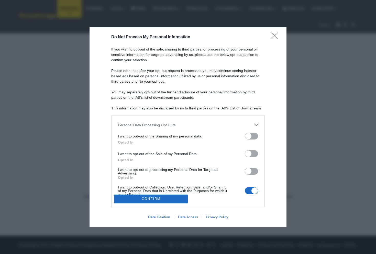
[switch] (251, 136)
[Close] (276, 37)
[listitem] (188, 125)
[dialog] (188, 127)
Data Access (188, 217)
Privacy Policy (217, 217)
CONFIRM (151, 199)
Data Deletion (159, 217)
